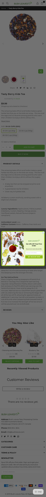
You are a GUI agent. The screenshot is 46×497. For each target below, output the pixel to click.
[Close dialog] (43, 232)
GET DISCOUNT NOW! (34, 256)
